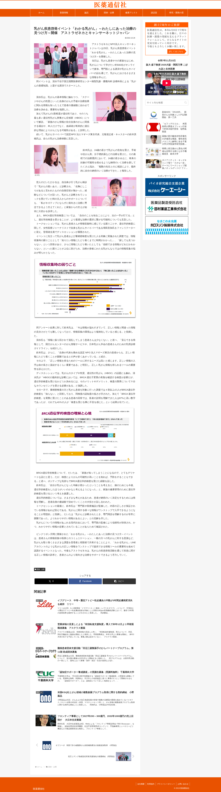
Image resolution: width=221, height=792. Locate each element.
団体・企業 (41, 569)
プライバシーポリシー (166, 784)
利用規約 (150, 784)
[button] (119, 581)
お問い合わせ (183, 784)
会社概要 (141, 784)
